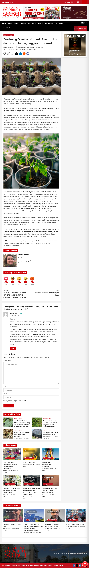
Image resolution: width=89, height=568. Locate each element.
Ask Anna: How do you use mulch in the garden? (8, 434)
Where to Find (58, 565)
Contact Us (6, 28)
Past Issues (48, 565)
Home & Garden (18, 418)
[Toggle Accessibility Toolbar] (85, 564)
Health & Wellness (72, 519)
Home (4, 23)
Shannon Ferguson (72, 526)
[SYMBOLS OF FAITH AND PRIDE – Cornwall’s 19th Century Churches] (50, 480)
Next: (47, 292)
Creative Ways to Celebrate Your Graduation (47, 464)
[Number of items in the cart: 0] (84, 2)
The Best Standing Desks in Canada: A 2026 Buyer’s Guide (11, 490)
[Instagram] (80, 565)
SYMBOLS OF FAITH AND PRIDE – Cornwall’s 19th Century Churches (50, 490)
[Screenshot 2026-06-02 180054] (74, 12)
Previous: (14, 293)
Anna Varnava (9, 47)
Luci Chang (7, 470)
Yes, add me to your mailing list (15, 401)
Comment (7, 360)
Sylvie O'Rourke (28, 464)
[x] (77, 565)
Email (5, 394)
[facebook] (74, 565)
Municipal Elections (10, 519)
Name (5, 387)
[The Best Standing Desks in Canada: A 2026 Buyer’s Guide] (12, 480)
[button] (83, 23)
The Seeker (8, 528)
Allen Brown (27, 496)
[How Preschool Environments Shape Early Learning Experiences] (12, 454)
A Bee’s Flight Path (29, 462)
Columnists (32, 23)
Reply (13, 348)
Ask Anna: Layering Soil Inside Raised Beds (37, 434)
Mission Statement (36, 565)
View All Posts (24, 262)
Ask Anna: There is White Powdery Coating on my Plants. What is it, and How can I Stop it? (8, 422)
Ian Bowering (46, 494)
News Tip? (82, 28)
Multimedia (59, 23)
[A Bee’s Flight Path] (31, 454)
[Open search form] (86, 23)
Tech (27, 519)
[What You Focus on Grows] (76, 515)
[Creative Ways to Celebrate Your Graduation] (50, 454)
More (23, 23)
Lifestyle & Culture (8, 35)
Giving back (25, 565)
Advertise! (48, 23)
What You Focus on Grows (75, 524)
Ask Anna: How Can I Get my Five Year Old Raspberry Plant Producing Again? (37, 422)
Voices (16, 23)
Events (40, 23)
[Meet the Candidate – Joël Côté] (13, 515)
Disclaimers (16, 565)
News (10, 23)
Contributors (6, 565)
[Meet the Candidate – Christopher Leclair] (55, 515)
